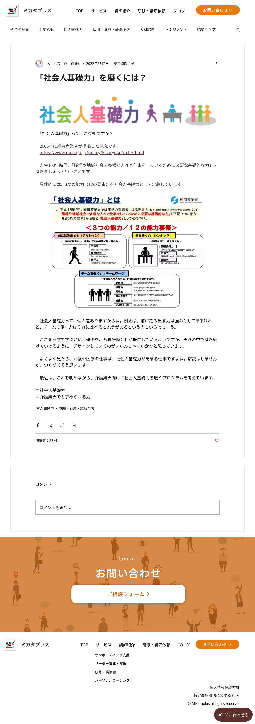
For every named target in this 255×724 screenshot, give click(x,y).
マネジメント (176, 29)
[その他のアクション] (217, 64)
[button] (238, 30)
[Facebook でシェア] (37, 425)
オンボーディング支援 (112, 654)
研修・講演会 (105, 671)
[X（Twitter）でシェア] (50, 425)
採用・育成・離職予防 (111, 29)
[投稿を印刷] (74, 425)
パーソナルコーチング (112, 680)
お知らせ (46, 29)
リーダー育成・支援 (110, 663)
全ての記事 (19, 29)
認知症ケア (206, 29)
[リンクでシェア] (62, 425)
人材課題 (147, 29)
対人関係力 (73, 29)
